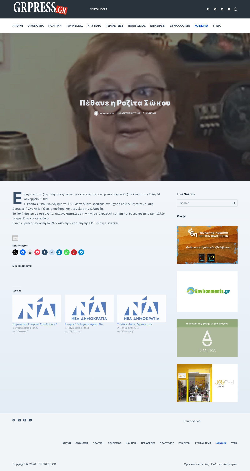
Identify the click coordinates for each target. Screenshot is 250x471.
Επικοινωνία (99, 9)
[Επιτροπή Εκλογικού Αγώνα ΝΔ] (89, 308)
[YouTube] (229, 9)
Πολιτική (54, 25)
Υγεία (217, 25)
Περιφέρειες (114, 25)
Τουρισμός (74, 25)
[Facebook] (208, 9)
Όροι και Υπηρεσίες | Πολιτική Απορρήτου (211, 464)
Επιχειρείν (157, 25)
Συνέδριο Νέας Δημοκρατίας (135, 324)
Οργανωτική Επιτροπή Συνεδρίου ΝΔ (34, 324)
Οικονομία (35, 25)
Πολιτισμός (137, 25)
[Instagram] (222, 9)
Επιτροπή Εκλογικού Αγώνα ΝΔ (84, 324)
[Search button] (234, 203)
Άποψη (17, 25)
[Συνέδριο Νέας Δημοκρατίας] (141, 308)
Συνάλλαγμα (180, 25)
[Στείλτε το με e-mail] (15, 238)
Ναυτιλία (94, 25)
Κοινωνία (201, 25)
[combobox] (204, 203)
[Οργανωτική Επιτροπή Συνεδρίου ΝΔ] (36, 308)
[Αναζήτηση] (236, 9)
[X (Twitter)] (215, 9)
